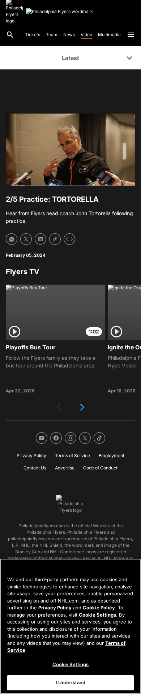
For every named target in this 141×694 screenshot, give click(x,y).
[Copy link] (55, 239)
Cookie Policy (99, 607)
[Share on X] (26, 239)
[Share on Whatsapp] (11, 239)
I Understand (71, 682)
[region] (70, 626)
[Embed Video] (69, 239)
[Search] (10, 34)
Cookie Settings (97, 615)
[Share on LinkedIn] (40, 239)
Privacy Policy (55, 607)
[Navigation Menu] (131, 34)
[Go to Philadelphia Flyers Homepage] (59, 11)
